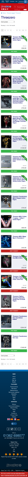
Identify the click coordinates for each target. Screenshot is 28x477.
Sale (16, 1)
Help (14, 411)
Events (14, 396)
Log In (14, 378)
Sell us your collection (14, 392)
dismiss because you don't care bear (15, 475)
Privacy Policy (14, 415)
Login (5, 9)
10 (23, 30)
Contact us (14, 413)
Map (14, 451)
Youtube (15, 429)
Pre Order (14, 51)
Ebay (19, 429)
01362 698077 (14, 435)
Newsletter (14, 394)
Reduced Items (14, 390)
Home (1, 9)
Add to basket (14, 251)
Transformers (21, 1)
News (7, 9)
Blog (14, 399)
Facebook (8, 429)
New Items (14, 388)
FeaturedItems (7, 1)
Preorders (12, 1)
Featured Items (14, 386)
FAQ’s (14, 409)
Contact (3, 9)
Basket (14, 382)
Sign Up (14, 380)
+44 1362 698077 (8, 438)
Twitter (11, 429)
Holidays (14, 417)
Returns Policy (14, 408)
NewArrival (2, 1)
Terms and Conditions (14, 406)
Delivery (14, 404)
